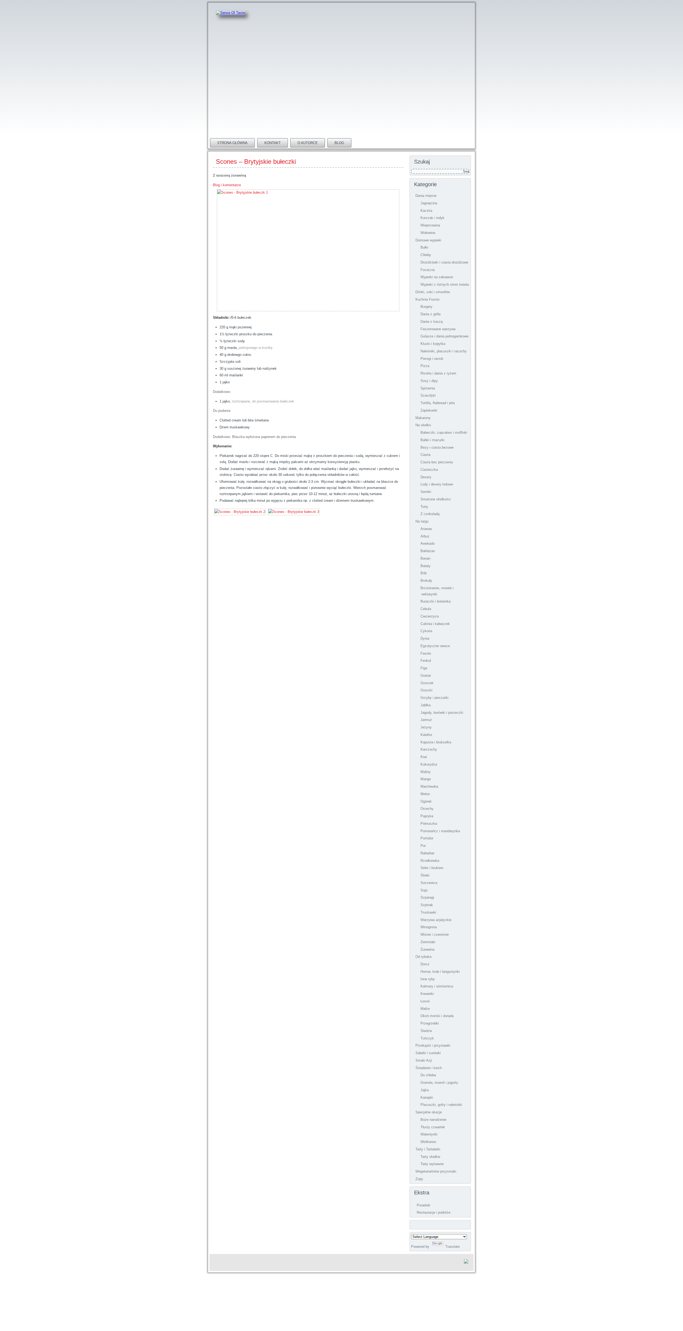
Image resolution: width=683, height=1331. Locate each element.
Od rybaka (423, 957)
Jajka (424, 1090)
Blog (339, 143)
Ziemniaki (427, 942)
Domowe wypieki (428, 240)
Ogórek (426, 801)
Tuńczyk (427, 1038)
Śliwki (425, 875)
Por (423, 846)
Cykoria (426, 631)
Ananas (426, 529)
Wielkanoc (428, 1142)
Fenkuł (425, 661)
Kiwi (423, 757)
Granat (425, 676)
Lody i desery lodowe (436, 484)
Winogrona (428, 927)
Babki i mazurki (432, 440)
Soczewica (428, 883)
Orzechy (427, 809)
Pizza (424, 366)
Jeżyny (426, 727)
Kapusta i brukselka (435, 742)
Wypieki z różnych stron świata (444, 284)
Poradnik (423, 1205)
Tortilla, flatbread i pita (437, 403)
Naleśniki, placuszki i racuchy (443, 351)
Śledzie (426, 1031)
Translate (452, 1247)
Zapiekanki (428, 410)
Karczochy (428, 749)
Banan (425, 558)
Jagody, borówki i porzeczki (441, 713)
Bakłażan (427, 551)
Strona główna (232, 143)
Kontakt (272, 143)
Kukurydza (428, 764)
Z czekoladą (429, 514)
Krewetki (427, 994)
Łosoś (425, 1001)
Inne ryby (427, 979)
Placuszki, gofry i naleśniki (441, 1105)
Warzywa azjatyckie (435, 920)
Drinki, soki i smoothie (432, 292)
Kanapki (426, 1097)
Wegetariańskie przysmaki (435, 1171)
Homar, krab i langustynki (440, 972)
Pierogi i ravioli (431, 359)
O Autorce (307, 143)
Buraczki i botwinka (435, 601)
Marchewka (429, 786)
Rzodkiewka (429, 861)
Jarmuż (426, 720)
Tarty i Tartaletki (427, 1149)
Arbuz (425, 536)
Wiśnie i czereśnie (434, 935)
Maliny (425, 772)
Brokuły (426, 581)
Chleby (425, 255)
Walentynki (429, 1134)
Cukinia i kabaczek (435, 624)
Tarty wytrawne (432, 1164)
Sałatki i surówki (428, 1053)
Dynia (424, 638)
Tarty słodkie (430, 1157)
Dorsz (425, 964)
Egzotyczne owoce (435, 646)
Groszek (427, 683)
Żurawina (427, 949)
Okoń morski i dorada (437, 1016)
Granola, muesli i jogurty (439, 1083)
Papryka (426, 816)
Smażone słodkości (435, 499)
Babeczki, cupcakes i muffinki (443, 433)
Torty (424, 507)
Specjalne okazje (428, 1112)
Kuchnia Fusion (427, 299)
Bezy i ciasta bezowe (437, 447)
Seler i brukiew (431, 868)
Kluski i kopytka (432, 344)
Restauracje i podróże (433, 1212)
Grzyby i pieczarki (434, 698)
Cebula (425, 609)
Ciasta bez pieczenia (436, 462)
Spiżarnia (427, 388)
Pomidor (426, 838)
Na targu (421, 521)
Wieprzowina (430, 225)
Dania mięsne (425, 196)
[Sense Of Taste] (230, 13)
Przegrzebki (429, 1023)
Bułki (424, 247)
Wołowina (427, 233)
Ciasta (425, 455)
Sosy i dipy (429, 381)
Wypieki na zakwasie (436, 277)
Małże (425, 1009)
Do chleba (428, 1075)
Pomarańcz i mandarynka (440, 831)
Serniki (425, 492)
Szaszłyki (428, 395)
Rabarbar (427, 853)
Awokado (427, 543)
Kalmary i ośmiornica (436, 986)
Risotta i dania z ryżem (438, 373)
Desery (425, 477)
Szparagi (427, 897)
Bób (423, 573)
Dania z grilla (430, 314)
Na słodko (423, 425)
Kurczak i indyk (432, 218)
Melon (425, 794)
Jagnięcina (428, 203)
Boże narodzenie (433, 1120)
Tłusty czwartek (432, 1127)
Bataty (425, 566)
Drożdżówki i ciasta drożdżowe (444, 262)
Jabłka (425, 705)
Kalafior (426, 735)
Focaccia (427, 270)
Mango (425, 779)
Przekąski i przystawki (432, 1045)
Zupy (419, 1179)
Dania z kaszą (431, 322)
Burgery (426, 307)
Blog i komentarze (227, 185)
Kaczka (426, 211)
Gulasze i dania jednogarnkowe (444, 336)
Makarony (423, 418)
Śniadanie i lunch (428, 1068)
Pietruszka (428, 824)
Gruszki (426, 690)
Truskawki (428, 912)
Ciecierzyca (429, 616)
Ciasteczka (429, 470)
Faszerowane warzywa (437, 329)
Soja (423, 890)
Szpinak (426, 905)
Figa (423, 668)
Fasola (425, 653)
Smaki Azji (423, 1060)
